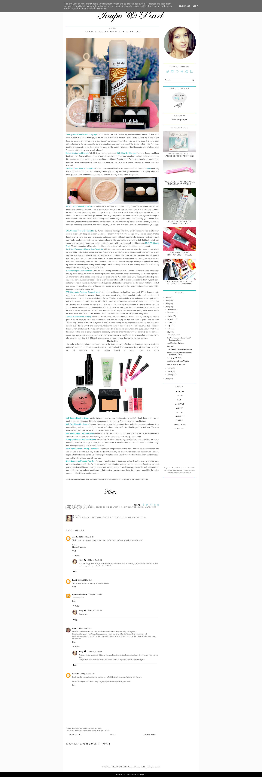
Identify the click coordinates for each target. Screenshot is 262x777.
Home (113, 735)
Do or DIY (179, 392)
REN (85, 508)
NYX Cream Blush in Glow (77, 418)
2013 (167, 307)
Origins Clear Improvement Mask (179, 253)
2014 (167, 304)
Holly (74, 628)
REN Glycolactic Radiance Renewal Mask (83, 292)
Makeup (179, 408)
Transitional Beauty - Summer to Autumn (179, 282)
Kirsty (81, 560)
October (170, 316)
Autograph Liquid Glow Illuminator (79, 271)
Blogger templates (126, 774)
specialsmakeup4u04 (79, 594)
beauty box (179, 424)
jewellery (179, 428)
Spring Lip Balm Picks (174, 358)
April (169, 368)
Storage (179, 420)
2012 (167, 379)
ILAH (141, 507)
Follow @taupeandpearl (179, 120)
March (169, 371)
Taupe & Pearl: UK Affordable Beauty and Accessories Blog (127, 767)
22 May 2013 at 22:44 (94, 652)
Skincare (179, 416)
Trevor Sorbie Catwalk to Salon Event (179, 349)
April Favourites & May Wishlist (178, 361)
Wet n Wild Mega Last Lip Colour (80, 433)
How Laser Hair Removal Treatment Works (179, 183)
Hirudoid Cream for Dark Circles (179, 222)
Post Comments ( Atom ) (96, 744)
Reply (74, 551)
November (171, 313)
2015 (167, 300)
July (169, 326)
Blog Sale (170, 346)
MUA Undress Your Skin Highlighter (80, 231)
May (169, 332)
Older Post (150, 735)
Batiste (78, 507)
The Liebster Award (173, 335)
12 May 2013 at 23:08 (85, 580)
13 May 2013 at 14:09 (95, 594)
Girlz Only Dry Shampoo (126, 153)
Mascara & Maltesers (79, 547)
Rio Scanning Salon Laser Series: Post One (179, 154)
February (170, 375)
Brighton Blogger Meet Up (176, 364)
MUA (79, 508)
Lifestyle (179, 404)
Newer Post (75, 735)
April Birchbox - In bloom (175, 343)
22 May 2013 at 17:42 (84, 628)
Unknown (75, 674)
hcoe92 (74, 580)
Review (179, 412)
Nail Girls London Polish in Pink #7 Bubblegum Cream (179, 339)
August (170, 322)
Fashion (179, 396)
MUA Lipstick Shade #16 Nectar (79, 206)
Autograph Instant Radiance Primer (81, 440)
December (170, 310)
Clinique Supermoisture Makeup (78, 317)
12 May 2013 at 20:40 (86, 537)
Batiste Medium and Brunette (77, 153)
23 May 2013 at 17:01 (87, 674)
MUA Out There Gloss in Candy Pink (80, 168)
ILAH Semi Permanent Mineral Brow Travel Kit (84, 249)
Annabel (75, 537)
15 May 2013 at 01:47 (94, 611)
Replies (77, 555)
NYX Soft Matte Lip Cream (77, 424)
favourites (130, 507)
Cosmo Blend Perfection (109, 507)
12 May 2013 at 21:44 (94, 560)
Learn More (184, 6)
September (171, 319)
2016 (167, 297)
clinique (89, 507)
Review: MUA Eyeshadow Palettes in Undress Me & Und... (179, 354)
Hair (179, 400)
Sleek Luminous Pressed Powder (80, 461)
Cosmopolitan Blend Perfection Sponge (81, 135)
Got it (195, 6)
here (149, 168)
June (169, 329)
